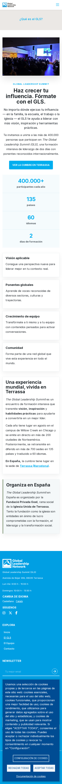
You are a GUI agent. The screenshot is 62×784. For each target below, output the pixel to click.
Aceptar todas (44, 768)
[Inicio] (10, 5)
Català (19, 601)
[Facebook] (16, 613)
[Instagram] (3, 613)
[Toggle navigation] (58, 5)
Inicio (7, 632)
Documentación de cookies (31, 776)
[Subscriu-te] (55, 671)
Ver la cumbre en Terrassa (31, 165)
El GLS (7, 637)
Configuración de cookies (31, 758)
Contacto (9, 648)
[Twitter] (10, 613)
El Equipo (9, 643)
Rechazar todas (18, 768)
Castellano (8, 601)
